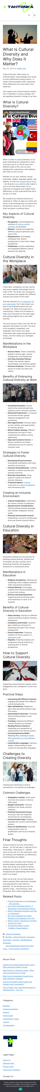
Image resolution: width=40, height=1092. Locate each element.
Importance (7, 940)
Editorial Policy (8, 1063)
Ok (20, 1089)
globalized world (14, 637)
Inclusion (16, 940)
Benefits (9, 937)
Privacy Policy (8, 1067)
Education (31, 937)
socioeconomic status (27, 181)
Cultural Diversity (19, 937)
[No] (38, 1086)
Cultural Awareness (13, 934)
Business (6, 1006)
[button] (29, 15)
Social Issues (8, 1016)
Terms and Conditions (11, 1070)
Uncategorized (8, 1025)
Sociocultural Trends (11, 1019)
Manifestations (26, 940)
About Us (6, 1060)
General (6, 1012)
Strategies (7, 943)
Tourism (6, 1022)
